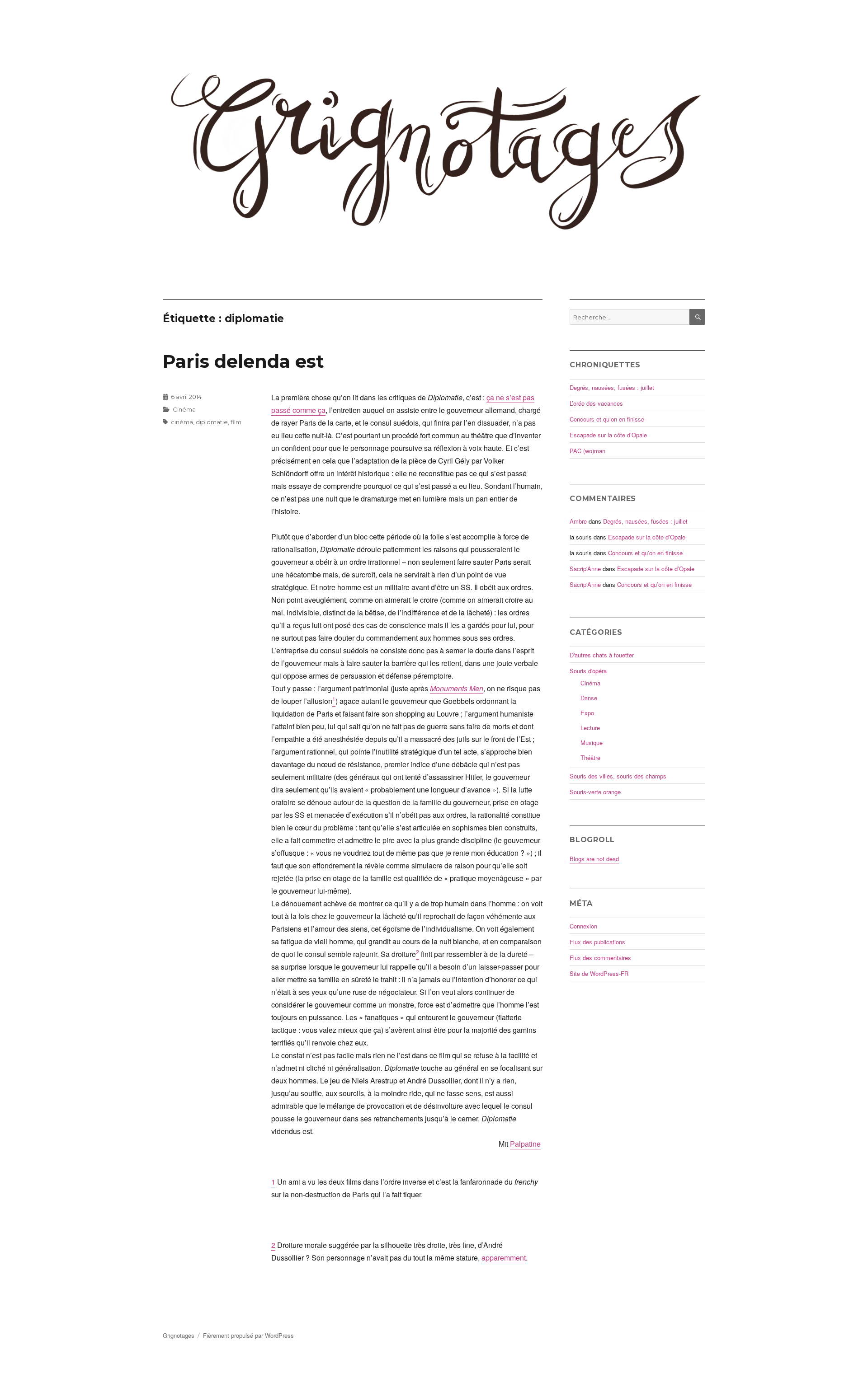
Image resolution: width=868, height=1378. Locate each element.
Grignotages (178, 1335)
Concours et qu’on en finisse (607, 419)
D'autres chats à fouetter (602, 655)
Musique (591, 742)
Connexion (583, 926)
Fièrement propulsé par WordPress (248, 1335)
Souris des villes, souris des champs (618, 776)
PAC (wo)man (587, 450)
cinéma (182, 422)
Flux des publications (597, 941)
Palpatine (525, 1144)
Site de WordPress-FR (599, 973)
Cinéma (184, 409)
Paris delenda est (243, 361)
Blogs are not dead (594, 858)
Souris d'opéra (588, 670)
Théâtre (590, 757)
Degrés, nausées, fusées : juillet (612, 387)
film (236, 422)
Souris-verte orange (595, 791)
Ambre (578, 521)
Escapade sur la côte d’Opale (608, 435)
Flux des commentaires (600, 957)
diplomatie (212, 422)
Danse (588, 698)
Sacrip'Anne (585, 568)
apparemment (503, 1257)
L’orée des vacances (596, 403)
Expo (587, 712)
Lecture (590, 727)
